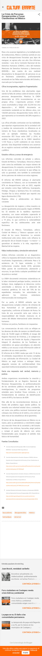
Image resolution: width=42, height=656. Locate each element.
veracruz (17, 517)
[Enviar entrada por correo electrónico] (3, 508)
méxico (32, 513)
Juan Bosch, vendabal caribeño (15, 569)
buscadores (7, 513)
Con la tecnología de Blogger (21, 643)
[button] (39, 14)
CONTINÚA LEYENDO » (31, 584)
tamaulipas (7, 517)
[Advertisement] (21, 540)
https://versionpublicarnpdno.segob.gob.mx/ (17, 452)
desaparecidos (20, 513)
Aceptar (25, 653)
